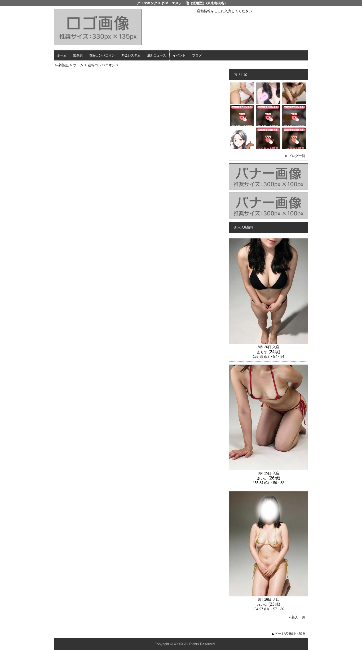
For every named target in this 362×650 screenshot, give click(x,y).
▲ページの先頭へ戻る (288, 633)
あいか (262, 478)
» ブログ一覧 (295, 156)
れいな (262, 605)
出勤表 (78, 55)
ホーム (62, 55)
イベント (179, 55)
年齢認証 (62, 65)
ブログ (197, 55)
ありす (262, 352)
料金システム (130, 55)
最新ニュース (156, 55)
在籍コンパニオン (102, 55)
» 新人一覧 (297, 617)
